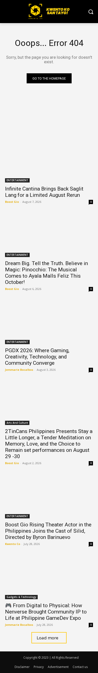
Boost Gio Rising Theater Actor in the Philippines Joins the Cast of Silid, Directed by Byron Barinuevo (48, 531)
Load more (47, 638)
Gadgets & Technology (21, 597)
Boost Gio (12, 202)
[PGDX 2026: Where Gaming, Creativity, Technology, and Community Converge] (49, 322)
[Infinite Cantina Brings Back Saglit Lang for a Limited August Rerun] (49, 160)
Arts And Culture (17, 422)
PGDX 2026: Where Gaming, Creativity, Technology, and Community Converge (37, 356)
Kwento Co (12, 544)
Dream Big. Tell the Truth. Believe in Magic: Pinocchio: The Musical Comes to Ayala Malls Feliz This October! (46, 272)
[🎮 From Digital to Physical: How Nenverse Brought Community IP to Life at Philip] (49, 577)
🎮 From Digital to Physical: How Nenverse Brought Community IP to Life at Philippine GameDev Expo (46, 611)
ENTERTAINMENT (17, 180)
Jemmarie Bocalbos (19, 370)
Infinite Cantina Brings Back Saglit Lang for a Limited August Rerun (44, 192)
